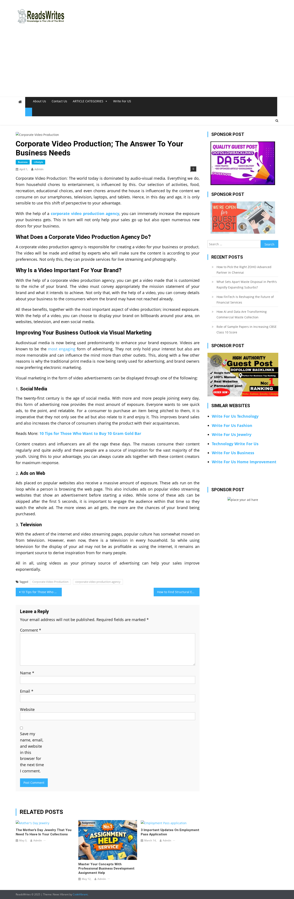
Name (27, 672)
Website (27, 709)
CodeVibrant (80, 894)
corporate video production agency (98, 582)
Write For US (122, 101)
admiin (38, 169)
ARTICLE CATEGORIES (88, 101)
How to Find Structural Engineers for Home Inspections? (178, 592)
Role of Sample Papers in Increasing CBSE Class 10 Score (247, 329)
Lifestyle (38, 162)
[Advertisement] (147, 64)
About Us (39, 101)
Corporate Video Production (50, 582)
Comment (30, 630)
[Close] (28, 112)
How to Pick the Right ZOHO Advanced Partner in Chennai (244, 270)
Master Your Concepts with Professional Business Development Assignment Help (106, 868)
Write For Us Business (233, 452)
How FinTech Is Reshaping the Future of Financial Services (245, 299)
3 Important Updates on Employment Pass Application (170, 832)
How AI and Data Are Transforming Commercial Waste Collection (242, 314)
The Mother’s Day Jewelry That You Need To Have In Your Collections (43, 832)
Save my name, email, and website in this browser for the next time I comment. (32, 752)
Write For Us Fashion (232, 425)
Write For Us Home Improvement (244, 461)
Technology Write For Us (235, 443)
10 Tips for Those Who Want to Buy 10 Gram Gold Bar (90, 433)
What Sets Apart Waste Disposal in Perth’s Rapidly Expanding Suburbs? (247, 284)
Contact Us (59, 101)
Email (26, 691)
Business (23, 162)
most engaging (61, 348)
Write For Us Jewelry (231, 434)
